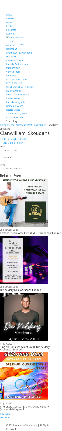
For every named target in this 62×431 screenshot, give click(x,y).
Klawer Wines (13, 98)
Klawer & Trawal (14, 60)
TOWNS (10, 41)
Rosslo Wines (13, 109)
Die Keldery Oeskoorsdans (15, 290)
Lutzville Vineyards (15, 102)
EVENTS (10, 18)
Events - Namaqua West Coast (23, 124)
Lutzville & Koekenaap (17, 64)
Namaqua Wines (14, 105)
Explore (10, 33)
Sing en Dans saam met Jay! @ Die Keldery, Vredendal (25, 348)
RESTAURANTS (14, 83)
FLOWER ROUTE (14, 117)
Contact (10, 25)
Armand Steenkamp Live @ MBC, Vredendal (26, 233)
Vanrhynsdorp (13, 71)
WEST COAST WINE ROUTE (20, 86)
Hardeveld (11, 56)
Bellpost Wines (13, 90)
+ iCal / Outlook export (11, 142)
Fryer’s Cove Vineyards (17, 94)
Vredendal (11, 75)
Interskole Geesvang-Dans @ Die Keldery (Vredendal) (24, 408)
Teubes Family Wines (17, 113)
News (9, 14)
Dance (42, 124)
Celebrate (11, 29)
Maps (9, 22)
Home (3, 124)
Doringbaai (11, 48)
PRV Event (5, 413)
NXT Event (5, 417)
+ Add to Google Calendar (13, 138)
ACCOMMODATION (16, 79)
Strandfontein (13, 67)
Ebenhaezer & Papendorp (19, 52)
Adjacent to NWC (15, 45)
